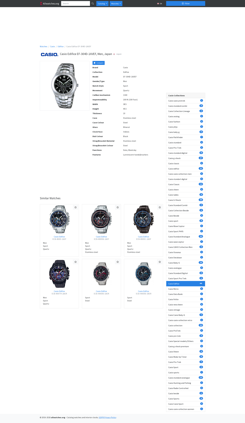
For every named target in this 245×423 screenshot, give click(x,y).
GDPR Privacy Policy (107, 417)
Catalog (101, 3)
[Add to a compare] (75, 207)
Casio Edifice (59, 237)
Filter (187, 3)
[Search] (92, 3)
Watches (115, 3)
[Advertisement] (116, 27)
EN (161, 3)
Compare (99, 63)
